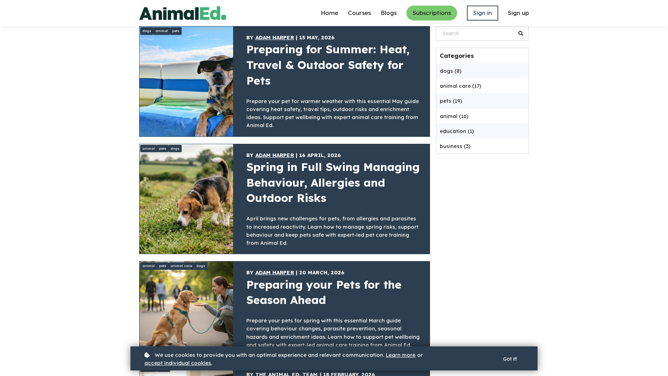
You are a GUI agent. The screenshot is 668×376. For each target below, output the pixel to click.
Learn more (400, 355)
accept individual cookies (177, 363)
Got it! (510, 359)
